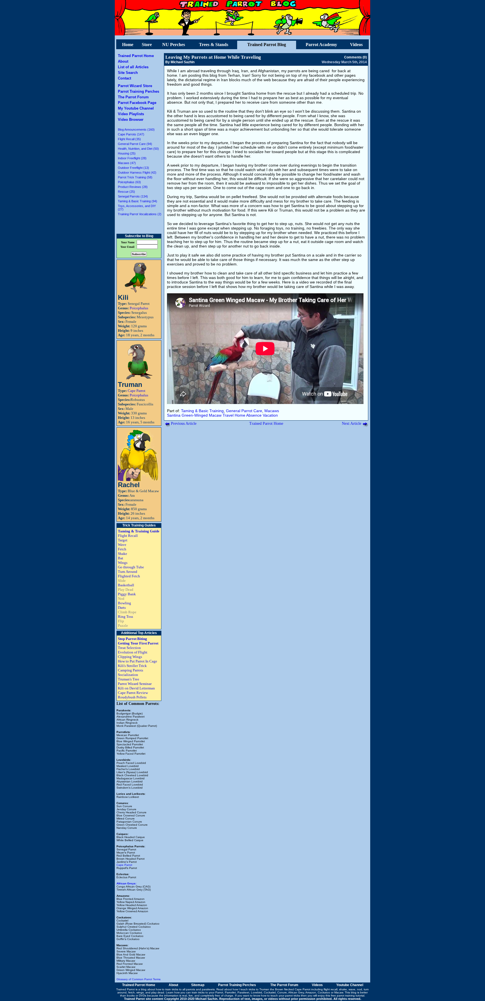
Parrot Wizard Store (135, 86)
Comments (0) (355, 57)
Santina (173, 415)
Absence (254, 415)
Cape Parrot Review (133, 693)
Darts (122, 607)
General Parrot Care (244, 410)
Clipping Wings (130, 657)
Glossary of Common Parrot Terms (138, 979)
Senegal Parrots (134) (133, 196)
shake (343, 989)
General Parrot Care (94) (135, 144)
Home (127, 44)
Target (122, 540)
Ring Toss (125, 616)
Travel (228, 415)
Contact (124, 78)
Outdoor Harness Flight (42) (137, 172)
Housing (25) (127, 153)
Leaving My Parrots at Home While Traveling (213, 57)
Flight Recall (128, 536)
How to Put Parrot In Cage (137, 661)
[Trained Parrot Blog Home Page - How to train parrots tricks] (242, 33)
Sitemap (197, 985)
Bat (120, 558)
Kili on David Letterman (136, 688)
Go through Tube (131, 567)
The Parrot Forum (133, 97)
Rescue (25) (126, 191)
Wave (122, 545)
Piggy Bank (127, 594)
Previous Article (183, 423)
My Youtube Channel (136, 108)
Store (147, 44)
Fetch (122, 549)
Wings (122, 562)
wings (140, 992)
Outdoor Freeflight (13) (133, 167)
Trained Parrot (125, 989)
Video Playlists (131, 114)
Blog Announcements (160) (136, 129)
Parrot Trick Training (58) (135, 177)
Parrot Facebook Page (137, 103)
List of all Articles (133, 67)
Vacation (270, 415)
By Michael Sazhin (180, 62)
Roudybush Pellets (132, 697)
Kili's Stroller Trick (132, 666)
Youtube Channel (349, 985)
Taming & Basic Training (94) (137, 201)
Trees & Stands (213, 44)
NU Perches (173, 44)
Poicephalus (139, 308)
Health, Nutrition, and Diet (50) (138, 148)
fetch (131, 992)
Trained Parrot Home (136, 56)
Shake (122, 553)
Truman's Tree (128, 679)
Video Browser (130, 119)
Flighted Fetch (129, 576)
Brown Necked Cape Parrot (292, 989)
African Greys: (126, 883)
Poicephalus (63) (129, 182)
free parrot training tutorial (347, 995)
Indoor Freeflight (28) (132, 158)
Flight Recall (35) (129, 139)
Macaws (271, 410)
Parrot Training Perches (138, 91)
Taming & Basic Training (202, 410)
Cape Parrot (136, 391)
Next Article (351, 423)
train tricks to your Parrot (207, 992)
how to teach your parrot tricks (280, 995)
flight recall (330, 989)
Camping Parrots (130, 670)
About (123, 61)
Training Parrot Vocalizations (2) (139, 214)
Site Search (128, 73)
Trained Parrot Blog (266, 44)
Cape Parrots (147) (131, 134)
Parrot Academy (321, 44)
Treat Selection (129, 648)
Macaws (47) (127, 163)
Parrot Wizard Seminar (135, 684)
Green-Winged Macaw (201, 415)
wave (352, 989)
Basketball (126, 585)
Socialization (128, 675)
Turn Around (127, 571)
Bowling (124, 603)
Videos (356, 44)
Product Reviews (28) (133, 187)
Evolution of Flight (132, 652)
